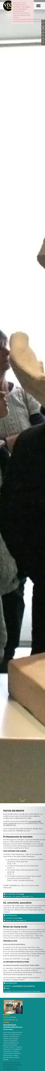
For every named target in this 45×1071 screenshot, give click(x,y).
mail (22, 894)
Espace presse (43, 34)
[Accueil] (8, 6)
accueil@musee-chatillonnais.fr (23, 986)
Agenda (43, 27)
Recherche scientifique (43, 30)
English (43, 21)
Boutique (43, 37)
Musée (43, 24)
